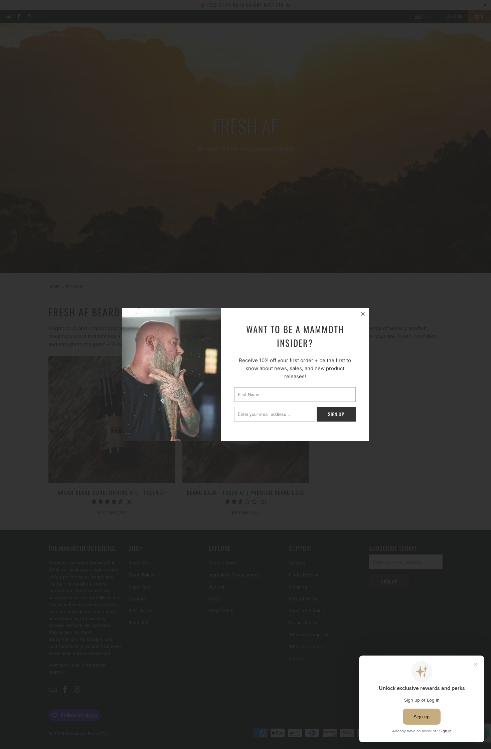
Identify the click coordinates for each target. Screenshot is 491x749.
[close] (363, 314)
